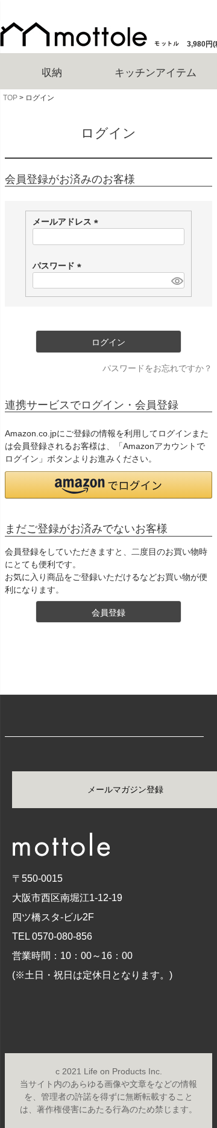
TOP (10, 98)
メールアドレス (67, 221)
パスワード (59, 265)
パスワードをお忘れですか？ (157, 368)
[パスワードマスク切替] (176, 280)
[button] (108, 485)
